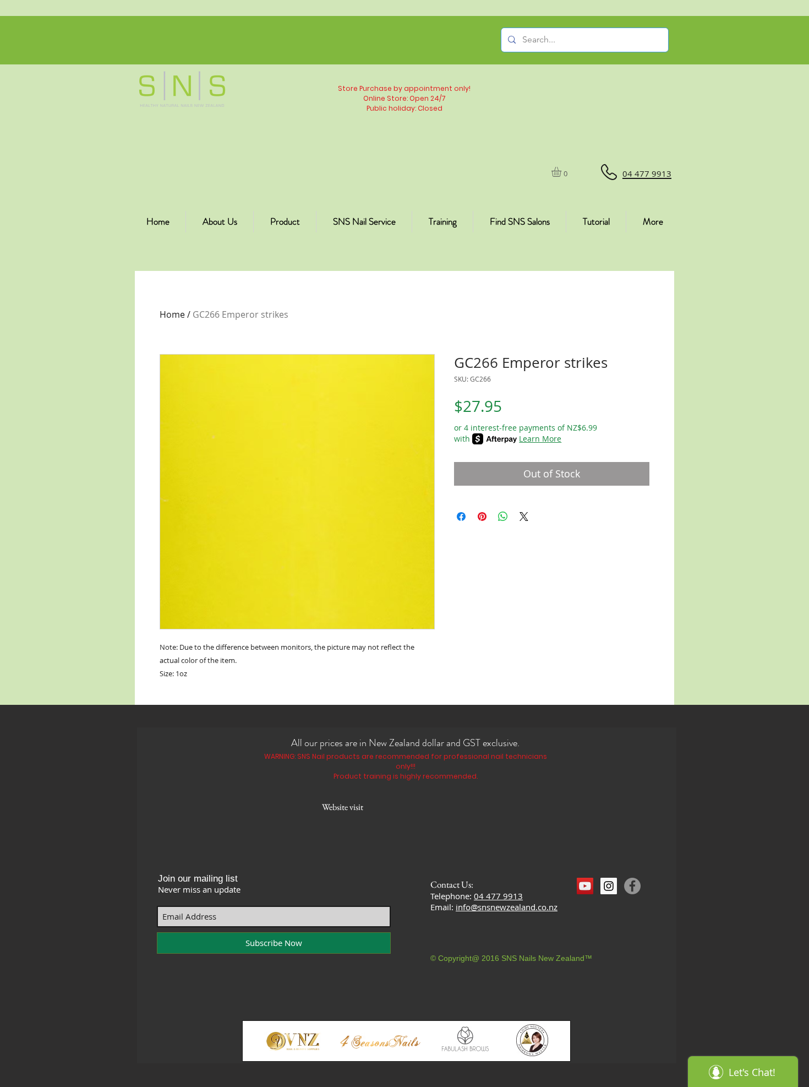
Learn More (540, 438)
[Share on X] (524, 516)
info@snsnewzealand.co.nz (506, 906)
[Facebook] (632, 886)
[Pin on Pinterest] (482, 516)
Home (172, 314)
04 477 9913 (498, 895)
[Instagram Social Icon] (608, 886)
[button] (562, 172)
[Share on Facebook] (461, 516)
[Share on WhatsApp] (503, 516)
